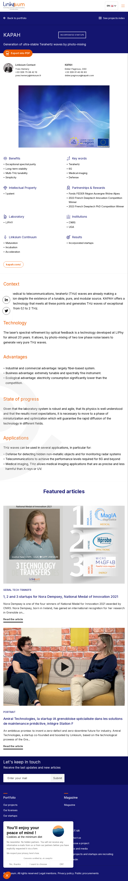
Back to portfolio (16, 18)
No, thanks (15, 864)
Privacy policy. (65, 873)
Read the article (13, 619)
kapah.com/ (13, 264)
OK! (62, 864)
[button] (7, 875)
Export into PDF (20, 53)
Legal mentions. (47, 873)
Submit (57, 778)
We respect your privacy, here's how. (23, 853)
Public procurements (86, 873)
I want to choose (38, 864)
